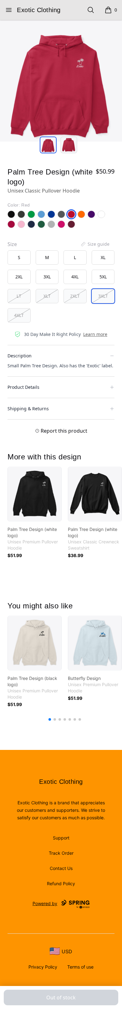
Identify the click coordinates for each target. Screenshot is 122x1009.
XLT (47, 296)
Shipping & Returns (28, 409)
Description (20, 356)
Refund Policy (61, 883)
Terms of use (80, 966)
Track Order (61, 853)
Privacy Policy (42, 966)
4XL (75, 277)
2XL (19, 277)
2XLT (75, 296)
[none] (94, 244)
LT (19, 296)
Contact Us (61, 868)
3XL (47, 277)
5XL (103, 277)
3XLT (103, 296)
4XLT (19, 315)
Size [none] (12, 244)
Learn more (95, 334)
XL (103, 257)
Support (61, 837)
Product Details (23, 387)
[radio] (19, 257)
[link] (34, 494)
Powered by (45, 903)
